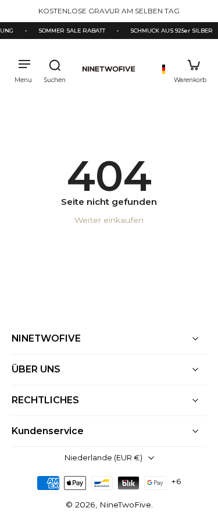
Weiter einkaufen (109, 220)
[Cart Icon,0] (190, 69)
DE (163, 69)
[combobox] (163, 69)
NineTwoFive (125, 504)
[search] (54, 69)
